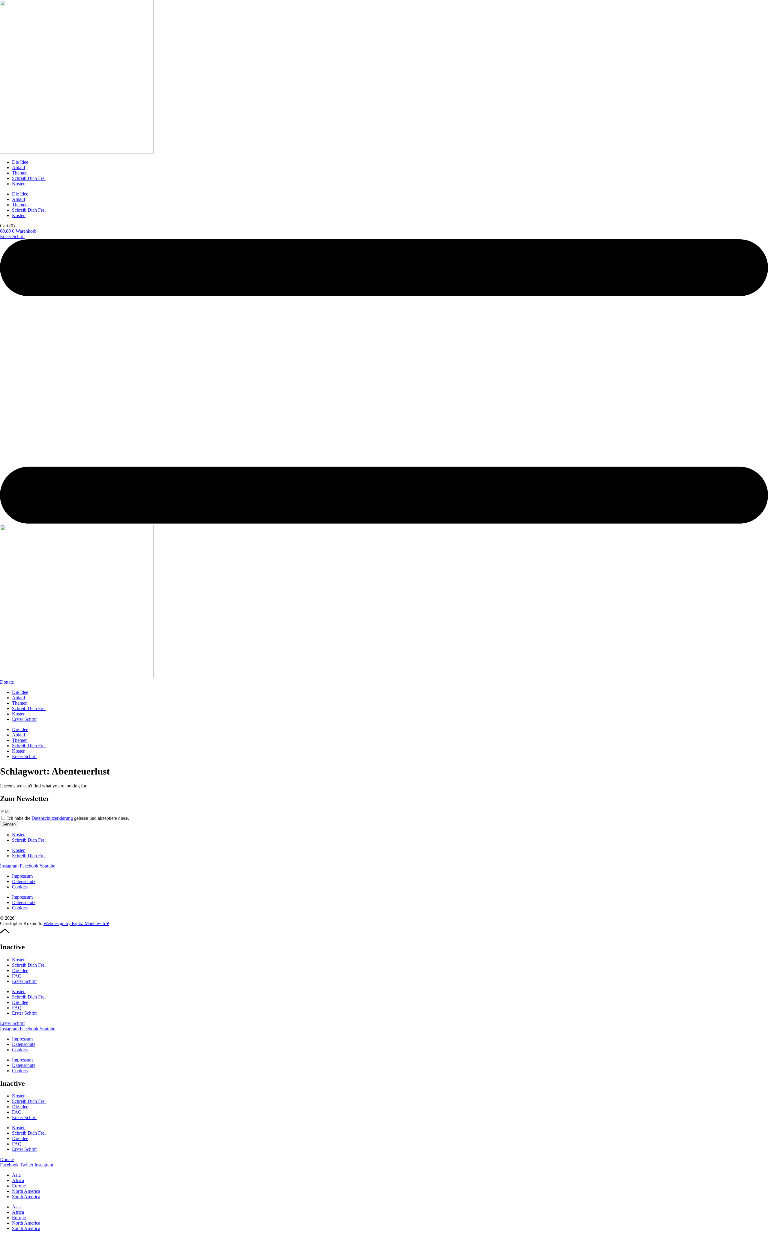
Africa (18, 1180)
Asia (16, 1175)
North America (26, 1191)
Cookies (20, 886)
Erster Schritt (24, 719)
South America (26, 1196)
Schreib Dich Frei (29, 178)
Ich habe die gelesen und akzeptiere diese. (68, 818)
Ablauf (18, 167)
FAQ (17, 975)
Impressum (22, 876)
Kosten (19, 183)
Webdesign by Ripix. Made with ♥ (76, 923)
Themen (20, 172)
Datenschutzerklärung (52, 818)
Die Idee (20, 162)
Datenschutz (23, 881)
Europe (19, 1185)
